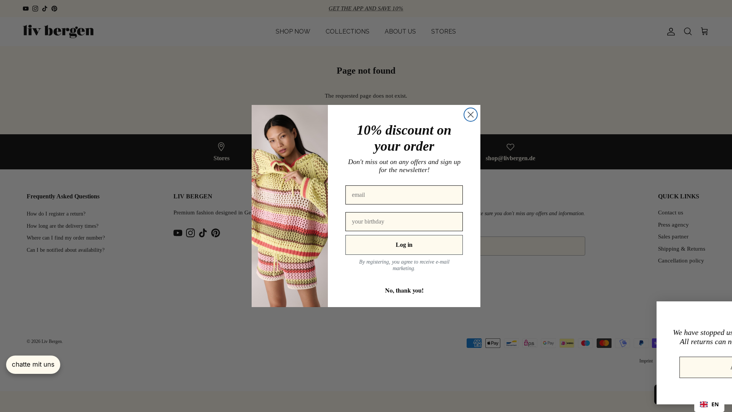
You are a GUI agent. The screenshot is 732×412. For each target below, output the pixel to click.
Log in (404, 244)
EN (715, 404)
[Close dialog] (470, 114)
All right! (651, 367)
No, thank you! (404, 290)
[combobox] (709, 404)
